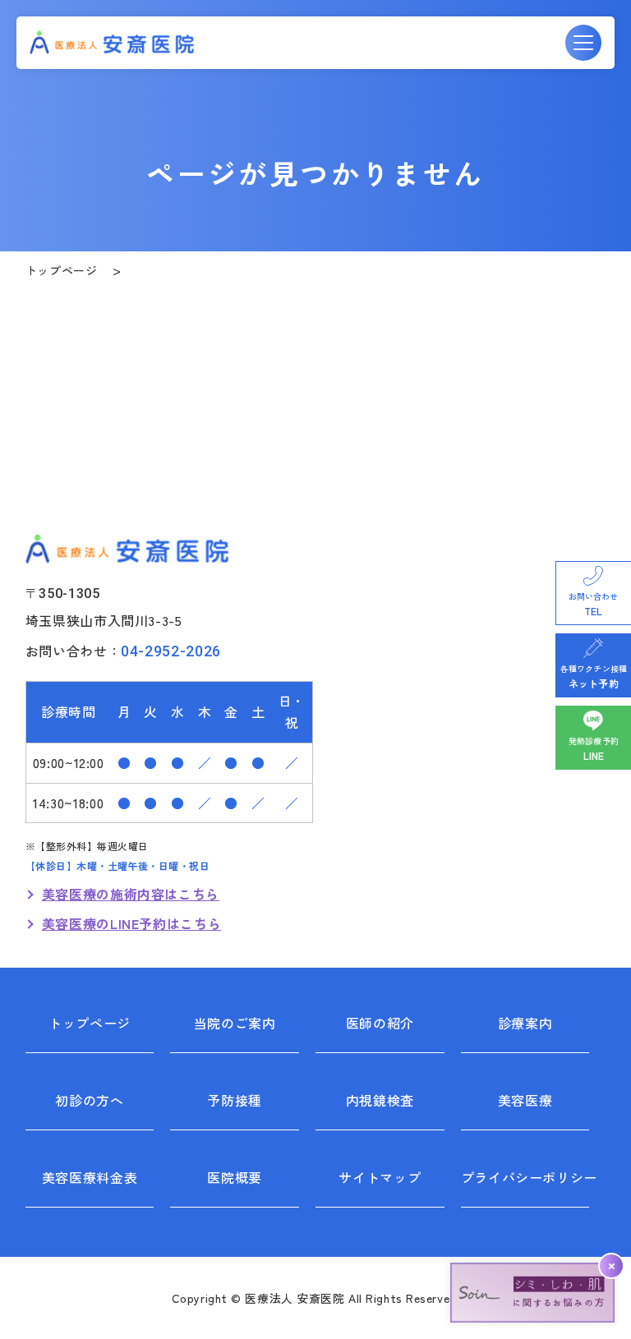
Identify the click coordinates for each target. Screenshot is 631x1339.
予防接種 (234, 1100)
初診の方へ (89, 1100)
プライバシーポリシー (525, 1177)
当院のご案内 (235, 1023)
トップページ (61, 270)
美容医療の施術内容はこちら (130, 894)
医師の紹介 (380, 1023)
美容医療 (525, 1100)
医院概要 (234, 1177)
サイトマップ (380, 1177)
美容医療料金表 (89, 1177)
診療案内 (525, 1023)
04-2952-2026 (171, 651)
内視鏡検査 (380, 1100)
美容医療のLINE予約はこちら (132, 923)
